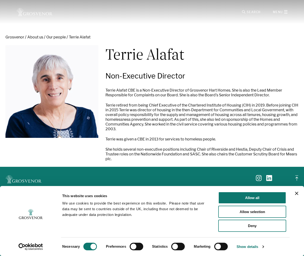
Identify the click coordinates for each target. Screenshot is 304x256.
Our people (56, 37)
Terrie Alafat (79, 37)
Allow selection (252, 212)
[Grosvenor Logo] (34, 12)
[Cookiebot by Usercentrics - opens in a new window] (31, 246)
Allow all (252, 198)
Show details (247, 247)
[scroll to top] (297, 180)
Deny (252, 226)
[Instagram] (258, 179)
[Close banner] (296, 193)
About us (35, 37)
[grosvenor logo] (23, 179)
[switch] (136, 246)
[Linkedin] (269, 179)
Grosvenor (14, 37)
